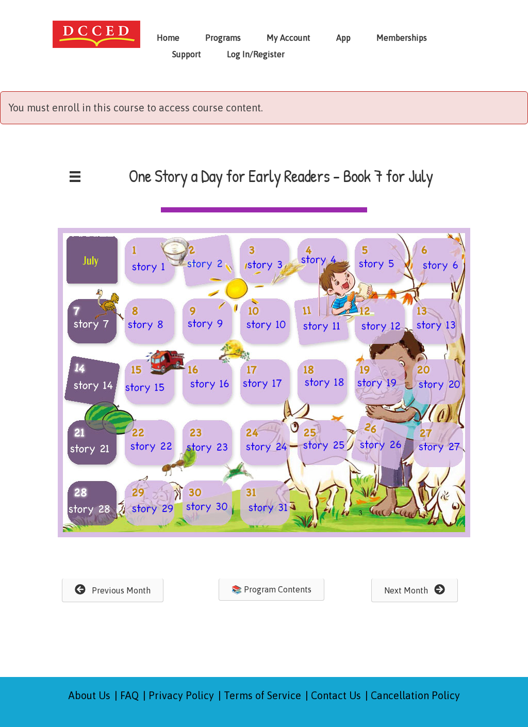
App (343, 37)
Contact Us (336, 695)
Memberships (401, 37)
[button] (112, 590)
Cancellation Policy (415, 695)
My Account (288, 37)
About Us (89, 695)
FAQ (129, 695)
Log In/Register (256, 54)
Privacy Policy (181, 695)
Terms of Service (262, 695)
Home (168, 37)
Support (186, 54)
